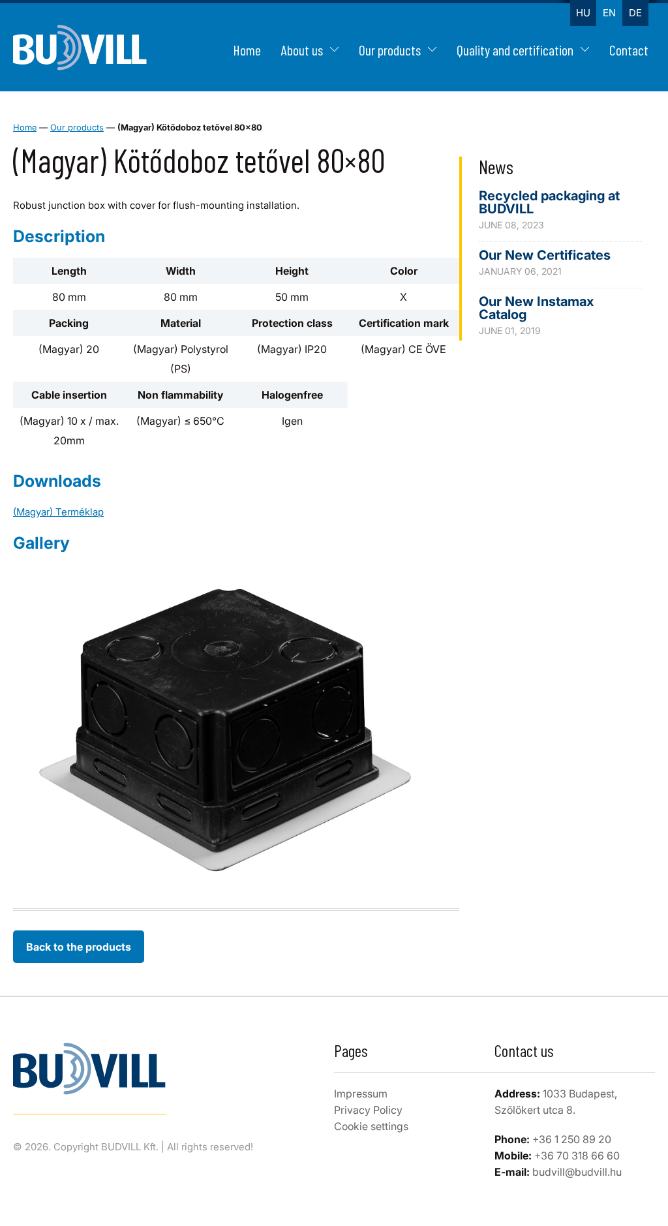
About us (302, 49)
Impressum (360, 1093)
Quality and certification (515, 49)
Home (247, 49)
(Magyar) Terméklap (58, 512)
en (609, 13)
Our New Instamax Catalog (536, 308)
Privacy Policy (368, 1109)
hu (583, 13)
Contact (628, 49)
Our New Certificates (545, 255)
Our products (390, 49)
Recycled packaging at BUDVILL (549, 202)
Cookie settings (371, 1126)
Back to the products (78, 946)
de (635, 13)
